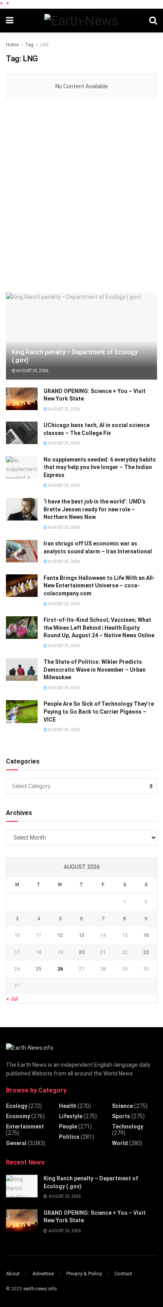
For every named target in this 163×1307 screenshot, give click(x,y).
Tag (29, 44)
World (120, 1143)
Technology (127, 1126)
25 (38, 969)
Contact (123, 1274)
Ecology (16, 1106)
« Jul (12, 998)
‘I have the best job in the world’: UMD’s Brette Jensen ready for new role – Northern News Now (95, 509)
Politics (69, 1137)
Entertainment (25, 1126)
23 (146, 952)
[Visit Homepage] (81, 20)
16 (146, 935)
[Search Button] (153, 20)
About (13, 1274)
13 (81, 935)
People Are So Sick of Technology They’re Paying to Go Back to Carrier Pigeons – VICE (99, 711)
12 (60, 935)
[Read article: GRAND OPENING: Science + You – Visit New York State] (22, 399)
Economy (18, 1116)
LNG (44, 44)
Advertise (43, 1274)
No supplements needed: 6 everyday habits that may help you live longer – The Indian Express (100, 467)
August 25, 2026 (31, 371)
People (68, 1126)
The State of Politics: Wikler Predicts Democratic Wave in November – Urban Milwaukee (95, 669)
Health (67, 1106)
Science (122, 1106)
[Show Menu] (9, 20)
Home (12, 44)
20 (81, 952)
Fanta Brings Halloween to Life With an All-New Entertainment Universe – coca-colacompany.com (99, 586)
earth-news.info (40, 1289)
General (16, 1143)
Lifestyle (70, 1116)
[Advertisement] (81, 196)
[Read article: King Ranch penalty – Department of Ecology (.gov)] (22, 1186)
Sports (121, 1116)
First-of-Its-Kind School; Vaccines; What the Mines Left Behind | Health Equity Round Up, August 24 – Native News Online (99, 627)
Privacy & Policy (84, 1274)
